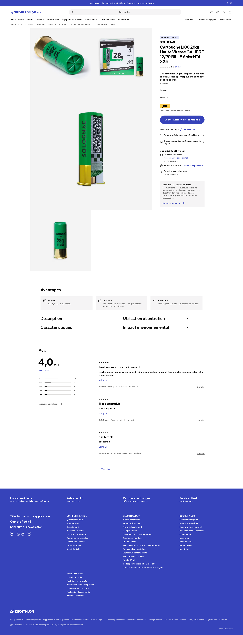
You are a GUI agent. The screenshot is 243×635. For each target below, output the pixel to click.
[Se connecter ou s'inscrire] (224, 12)
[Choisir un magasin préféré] (212, 12)
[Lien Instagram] (29, 534)
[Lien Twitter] (18, 534)
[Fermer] (231, 3)
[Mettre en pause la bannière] (227, 3)
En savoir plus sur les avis (48, 404)
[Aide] (218, 12)
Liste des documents (172, 203)
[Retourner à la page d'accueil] (26, 12)
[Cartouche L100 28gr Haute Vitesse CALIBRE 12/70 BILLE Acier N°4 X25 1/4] (121, 58)
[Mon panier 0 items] (230, 12)
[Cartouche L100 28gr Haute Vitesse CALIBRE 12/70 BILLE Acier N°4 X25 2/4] (60, 58)
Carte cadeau (225, 20)
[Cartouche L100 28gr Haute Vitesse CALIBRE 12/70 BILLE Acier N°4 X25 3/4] (91, 149)
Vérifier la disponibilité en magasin (182, 119)
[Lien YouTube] (23, 534)
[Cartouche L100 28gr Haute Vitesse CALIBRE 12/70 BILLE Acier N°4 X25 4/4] (60, 240)
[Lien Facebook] (12, 534)
